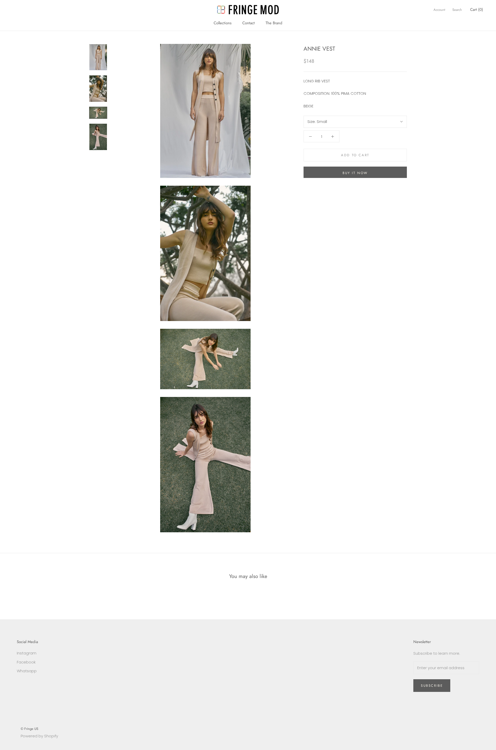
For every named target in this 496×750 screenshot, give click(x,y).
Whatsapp (27, 671)
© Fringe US (29, 728)
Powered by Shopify (39, 736)
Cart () (476, 9)
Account (439, 9)
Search (457, 9)
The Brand (274, 23)
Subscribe (432, 685)
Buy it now (355, 172)
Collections (222, 23)
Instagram (26, 653)
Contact (248, 23)
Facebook (26, 662)
